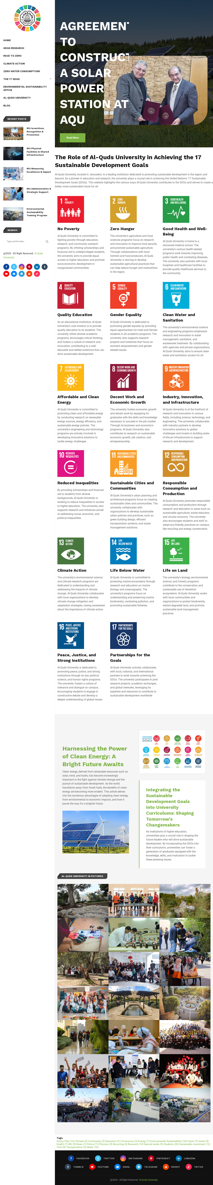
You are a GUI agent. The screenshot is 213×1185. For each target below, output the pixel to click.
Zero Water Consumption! (21, 71)
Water (92, 1147)
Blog (6, 105)
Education (113, 1141)
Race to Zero (12, 55)
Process (106, 1144)
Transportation (76, 1147)
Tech (61, 1147)
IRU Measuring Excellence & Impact (39, 170)
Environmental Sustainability (168, 1141)
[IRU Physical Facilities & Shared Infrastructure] (13, 153)
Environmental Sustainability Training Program (37, 212)
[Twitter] (14, 267)
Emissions (129, 1141)
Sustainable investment (194, 1144)
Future (192, 1141)
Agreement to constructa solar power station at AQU (97, 73)
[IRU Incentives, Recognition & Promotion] (13, 133)
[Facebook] (6, 267)
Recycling (120, 1144)
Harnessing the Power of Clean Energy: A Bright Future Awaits (94, 756)
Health (62, 1144)
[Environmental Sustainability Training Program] (13, 214)
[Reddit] (29, 274)
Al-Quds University (17, 97)
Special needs (153, 1144)
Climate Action (14, 63)
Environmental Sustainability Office (25, 88)
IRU (72, 1144)
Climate (81, 1141)
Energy (143, 1141)
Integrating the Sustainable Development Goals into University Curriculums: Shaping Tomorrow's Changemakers (170, 807)
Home (7, 40)
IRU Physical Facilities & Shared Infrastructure (38, 151)
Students (171, 1144)
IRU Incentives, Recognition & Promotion (35, 131)
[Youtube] (6, 274)
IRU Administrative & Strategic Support (39, 190)
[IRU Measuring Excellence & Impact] (13, 173)
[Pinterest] (29, 267)
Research (135, 1144)
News (81, 1144)
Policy (93, 1144)
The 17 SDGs (11, 79)
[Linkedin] (37, 267)
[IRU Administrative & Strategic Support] (13, 193)
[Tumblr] (45, 267)
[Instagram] (22, 267)
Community (96, 1141)
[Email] (14, 274)
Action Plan (65, 1141)
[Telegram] (22, 274)
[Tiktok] (37, 274)
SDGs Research (13, 48)
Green (204, 1141)
